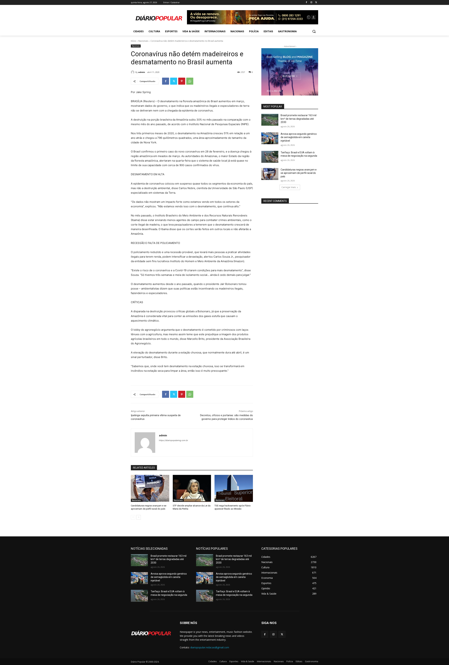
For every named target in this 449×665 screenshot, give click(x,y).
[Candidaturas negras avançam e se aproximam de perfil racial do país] (150, 488)
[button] (314, 31)
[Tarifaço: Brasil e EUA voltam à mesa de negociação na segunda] (269, 157)
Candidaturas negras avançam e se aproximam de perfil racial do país (299, 173)
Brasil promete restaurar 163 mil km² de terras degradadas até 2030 (298, 119)
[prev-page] (133, 517)
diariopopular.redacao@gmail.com (209, 647)
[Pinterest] (181, 81)
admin (141, 72)
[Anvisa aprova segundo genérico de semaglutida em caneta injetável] (269, 138)
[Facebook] (306, 3)
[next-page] (138, 517)
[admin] (133, 72)
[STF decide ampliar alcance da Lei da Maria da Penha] (192, 488)
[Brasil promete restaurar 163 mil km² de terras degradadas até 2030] (269, 120)
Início (133, 40)
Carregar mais (289, 187)
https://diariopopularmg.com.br (173, 440)
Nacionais (143, 40)
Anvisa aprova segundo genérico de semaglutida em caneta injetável (299, 137)
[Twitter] (316, 3)
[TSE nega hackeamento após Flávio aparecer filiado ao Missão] (234, 488)
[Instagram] (311, 3)
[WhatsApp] (189, 81)
